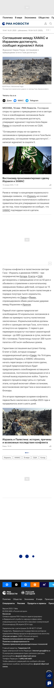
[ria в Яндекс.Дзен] (16, 584)
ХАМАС (6, 210)
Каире (33, 355)
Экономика (29, 599)
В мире (27, 458)
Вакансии (7, 614)
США (40, 276)
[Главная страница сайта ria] (15, 23)
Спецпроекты (9, 603)
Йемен (32, 297)
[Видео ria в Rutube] (44, 584)
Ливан (23, 297)
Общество (17, 599)
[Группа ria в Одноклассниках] (34, 584)
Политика (7, 599)
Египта (31, 276)
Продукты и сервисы (36, 603)
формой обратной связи (26, 656)
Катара (23, 276)
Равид (6, 125)
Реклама (21, 603)
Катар (42, 458)
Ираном (26, 304)
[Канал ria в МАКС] (7, 584)
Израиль (31, 196)
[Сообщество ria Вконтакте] (25, 584)
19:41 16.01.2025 (9, 30)
